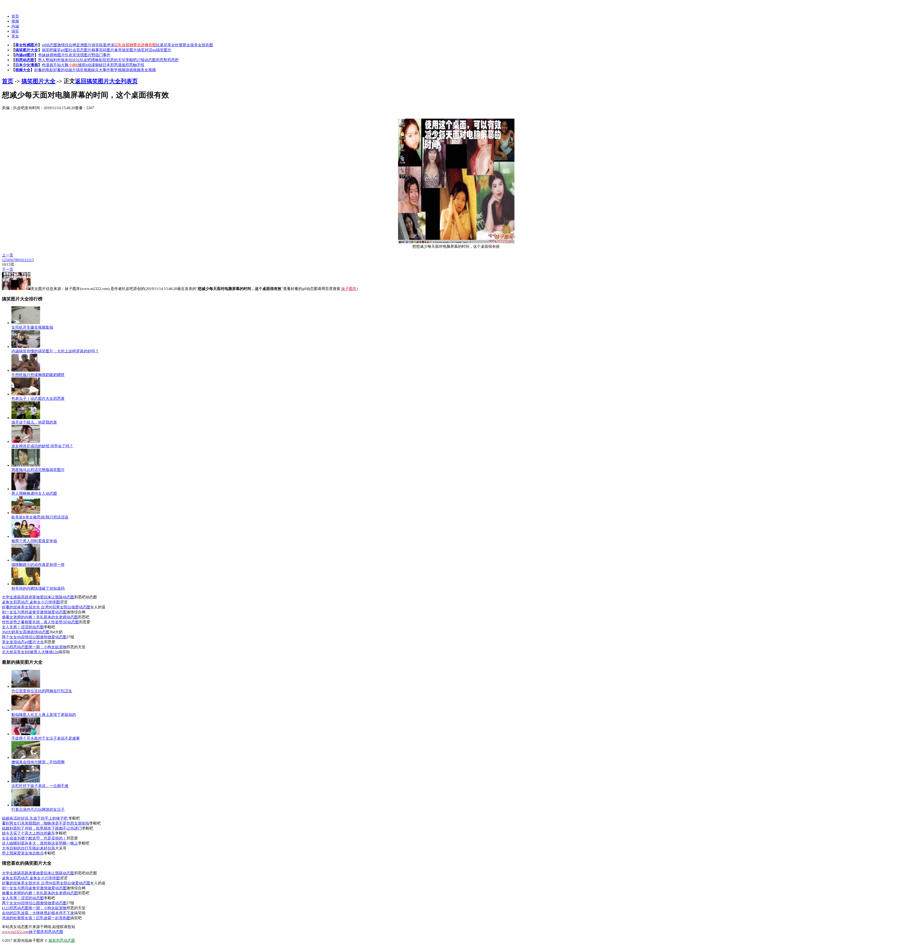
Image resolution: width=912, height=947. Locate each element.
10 (21, 260)
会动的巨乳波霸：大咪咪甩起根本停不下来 (38, 913)
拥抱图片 (57, 55)
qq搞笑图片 (161, 50)
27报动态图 (146, 60)
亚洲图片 (83, 45)
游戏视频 (133, 70)
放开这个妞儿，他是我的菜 (34, 422)
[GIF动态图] (11, 5)
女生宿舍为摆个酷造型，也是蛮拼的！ (34, 838)
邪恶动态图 (24, 60)
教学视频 (117, 70)
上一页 (7, 255)
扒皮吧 (85, 60)
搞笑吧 (47, 50)
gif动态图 (49, 45)
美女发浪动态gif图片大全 (23, 642)
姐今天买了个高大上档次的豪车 (28, 833)
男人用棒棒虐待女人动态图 (34, 493)
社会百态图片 (80, 50)
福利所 (55, 60)
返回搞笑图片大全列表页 (106, 81)
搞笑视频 (83, 70)
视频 (15, 21)
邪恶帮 (161, 60)
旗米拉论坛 (70, 60)
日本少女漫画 (26, 65)
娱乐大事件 (100, 70)
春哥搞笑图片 (125, 50)
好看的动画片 (64, 70)
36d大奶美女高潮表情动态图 (25, 632)
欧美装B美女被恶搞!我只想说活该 (39, 517)
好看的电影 (43, 70)
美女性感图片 (26, 45)
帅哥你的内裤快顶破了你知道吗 (38, 588)
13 (32, 260)
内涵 (15, 26)
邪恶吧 (173, 60)
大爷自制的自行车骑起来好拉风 (28, 848)
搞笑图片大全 (26, 50)
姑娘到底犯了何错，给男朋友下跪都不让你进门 (42, 828)
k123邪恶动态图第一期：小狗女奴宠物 (34, 647)
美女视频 (148, 70)
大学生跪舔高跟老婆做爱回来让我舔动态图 (38, 597)
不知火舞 (60, 65)
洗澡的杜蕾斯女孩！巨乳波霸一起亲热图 (36, 918)
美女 (15, 36)
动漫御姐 (95, 65)
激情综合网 (66, 45)
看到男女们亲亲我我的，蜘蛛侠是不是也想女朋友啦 (45, 823)
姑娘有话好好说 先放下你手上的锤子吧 (35, 818)
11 (24, 260)
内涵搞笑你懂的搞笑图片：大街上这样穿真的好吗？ (55, 351)
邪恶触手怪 (134, 65)
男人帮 (43, 60)
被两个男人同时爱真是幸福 (34, 541)
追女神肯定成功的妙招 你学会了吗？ (42, 446)
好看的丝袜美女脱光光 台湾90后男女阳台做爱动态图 (46, 607)
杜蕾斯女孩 (184, 45)
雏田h (82, 65)
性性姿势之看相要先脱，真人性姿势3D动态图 (40, 622)
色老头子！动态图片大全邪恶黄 (38, 399)
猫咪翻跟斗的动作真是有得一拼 (38, 565)
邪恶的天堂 (115, 60)
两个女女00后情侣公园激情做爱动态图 (34, 637)
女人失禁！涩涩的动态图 (23, 627)
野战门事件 (100, 55)
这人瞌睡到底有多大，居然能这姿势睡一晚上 (40, 843)
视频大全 (22, 70)
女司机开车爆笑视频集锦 (32, 327)
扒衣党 (70, 55)
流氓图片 (83, 55)
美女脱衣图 (203, 45)
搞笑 (15, 31)
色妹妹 (44, 55)
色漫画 (47, 65)
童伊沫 (108, 45)
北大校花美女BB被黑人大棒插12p (30, 652)
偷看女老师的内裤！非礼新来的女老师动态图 (40, 617)
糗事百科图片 (102, 50)
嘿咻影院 (98, 60)
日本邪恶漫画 (114, 65)
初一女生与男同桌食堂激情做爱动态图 (34, 612)
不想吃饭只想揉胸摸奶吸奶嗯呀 (38, 375)
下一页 (7, 269)
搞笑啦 (97, 45)
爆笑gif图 (61, 50)
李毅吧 (131, 60)
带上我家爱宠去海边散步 (23, 853)
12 (28, 260)
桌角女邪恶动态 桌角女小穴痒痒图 (31, 602)
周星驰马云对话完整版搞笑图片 (38, 470)
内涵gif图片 (24, 55)
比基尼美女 (165, 45)
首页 (15, 16)
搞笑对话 (144, 50)
